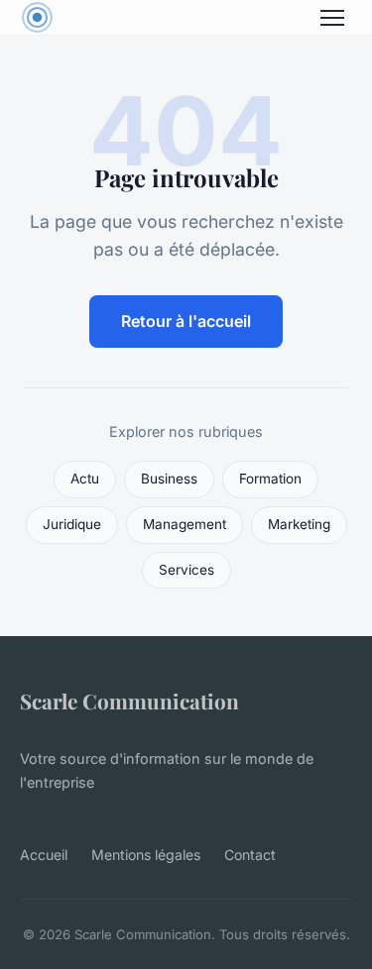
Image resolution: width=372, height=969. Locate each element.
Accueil (43, 854)
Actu (84, 478)
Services (186, 570)
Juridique (72, 524)
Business (169, 478)
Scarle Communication (129, 700)
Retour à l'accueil (186, 321)
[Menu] (332, 18)
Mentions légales (145, 854)
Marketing (299, 524)
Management (184, 524)
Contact (250, 854)
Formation (270, 478)
